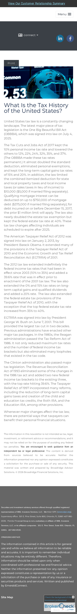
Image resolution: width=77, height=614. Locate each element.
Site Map (7, 597)
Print (11, 63)
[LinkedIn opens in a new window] (60, 41)
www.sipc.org (64, 512)
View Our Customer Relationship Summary (36, 3)
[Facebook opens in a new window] (70, 41)
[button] (64, 14)
